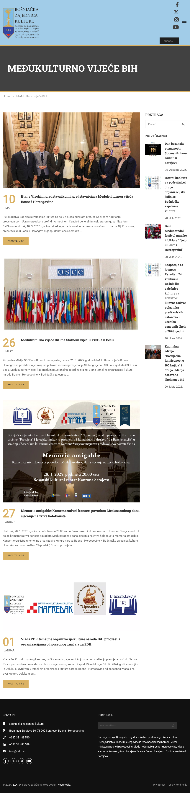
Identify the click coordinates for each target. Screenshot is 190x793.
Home (6, 96)
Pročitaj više (15, 241)
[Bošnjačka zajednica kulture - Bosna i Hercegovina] (21, 23)
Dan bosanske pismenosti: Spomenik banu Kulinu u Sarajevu (176, 153)
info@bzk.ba (16, 751)
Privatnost (159, 784)
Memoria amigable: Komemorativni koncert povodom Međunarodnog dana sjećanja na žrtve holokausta (80, 513)
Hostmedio (64, 784)
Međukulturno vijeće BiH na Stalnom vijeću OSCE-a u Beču (67, 340)
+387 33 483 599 (19, 744)
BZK (15, 784)
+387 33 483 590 (19, 737)
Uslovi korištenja (177, 784)
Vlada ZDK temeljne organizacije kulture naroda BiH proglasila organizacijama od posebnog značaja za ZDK (70, 642)
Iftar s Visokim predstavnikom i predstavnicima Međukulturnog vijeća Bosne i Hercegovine (77, 199)
